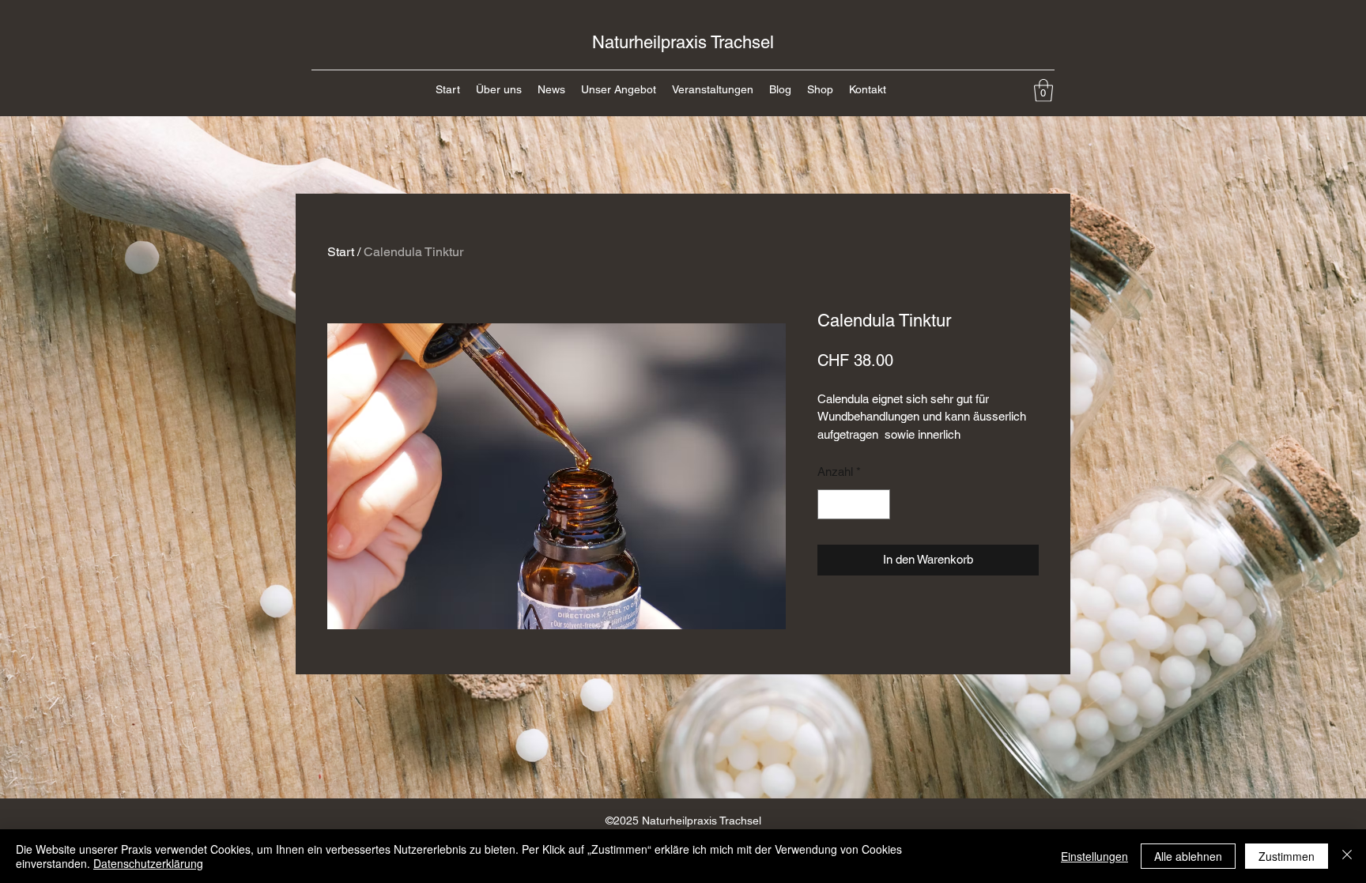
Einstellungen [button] (1094, 856)
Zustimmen (1286, 856)
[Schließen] (1347, 856)
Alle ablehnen (1188, 856)
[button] (1043, 90)
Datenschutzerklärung (148, 863)
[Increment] (878, 504)
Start (340, 251)
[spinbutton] (854, 504)
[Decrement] (830, 504)
